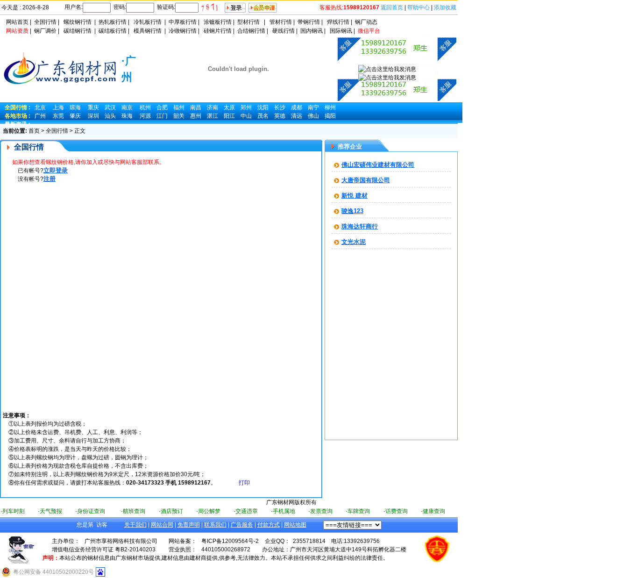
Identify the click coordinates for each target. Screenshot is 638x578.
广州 (40, 116)
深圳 (93, 116)
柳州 (330, 107)
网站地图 (295, 524)
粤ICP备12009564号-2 (230, 541)
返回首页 (392, 7)
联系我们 (215, 524)
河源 (145, 116)
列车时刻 (13, 511)
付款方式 (268, 524)
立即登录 (55, 170)
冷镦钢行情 (183, 31)
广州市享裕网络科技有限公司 (121, 541)
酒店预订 (172, 511)
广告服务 (242, 524)
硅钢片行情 (218, 31)
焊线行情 (338, 22)
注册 (49, 178)
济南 (212, 107)
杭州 (145, 107)
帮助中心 (418, 7)
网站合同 (162, 524)
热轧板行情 (113, 22)
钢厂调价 (45, 31)
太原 (229, 107)
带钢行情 (309, 22)
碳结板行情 (113, 31)
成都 (296, 107)
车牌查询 (358, 511)
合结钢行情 (251, 31)
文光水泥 (353, 241)
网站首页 (17, 22)
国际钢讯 (341, 31)
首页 (34, 131)
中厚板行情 (183, 22)
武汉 (110, 107)
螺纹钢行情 (78, 22)
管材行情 (280, 22)
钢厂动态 (366, 22)
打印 (244, 482)
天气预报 (51, 511)
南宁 (313, 107)
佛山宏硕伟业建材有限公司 (377, 164)
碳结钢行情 (78, 31)
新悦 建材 (354, 195)
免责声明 (188, 524)
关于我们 (135, 524)
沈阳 (263, 107)
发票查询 (321, 511)
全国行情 (45, 22)
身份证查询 (91, 511)
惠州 (195, 116)
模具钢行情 (148, 31)
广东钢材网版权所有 (291, 502)
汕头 (110, 116)
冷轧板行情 (148, 22)
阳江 (229, 116)
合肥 (162, 107)
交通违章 (246, 511)
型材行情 (248, 22)
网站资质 (17, 31)
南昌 (195, 107)
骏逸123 (352, 210)
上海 (58, 107)
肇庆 (75, 116)
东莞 (58, 116)
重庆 (93, 107)
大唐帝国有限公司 (365, 180)
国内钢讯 (311, 31)
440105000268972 (225, 549)
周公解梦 (209, 511)
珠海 (127, 116)
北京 (40, 107)
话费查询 (396, 511)
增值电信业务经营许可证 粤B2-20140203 (104, 549)
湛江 (212, 116)
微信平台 (369, 31)
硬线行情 (283, 31)
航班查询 (134, 511)
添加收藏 (445, 7)
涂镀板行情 (218, 22)
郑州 (246, 107)
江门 (162, 116)
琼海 (75, 107)
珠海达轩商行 (359, 226)
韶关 (178, 116)
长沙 (279, 107)
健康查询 (434, 511)
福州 (178, 107)
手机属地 (284, 511)
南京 (127, 107)
